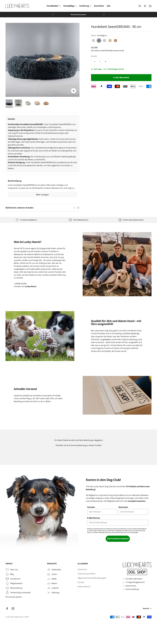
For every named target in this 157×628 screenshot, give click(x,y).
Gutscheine (99, 6)
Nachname (123, 507)
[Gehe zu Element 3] (27, 104)
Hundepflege (68, 6)
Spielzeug (55, 592)
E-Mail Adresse (93, 518)
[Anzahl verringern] (94, 61)
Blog (12, 574)
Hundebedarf (52, 6)
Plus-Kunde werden (14, 597)
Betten (54, 583)
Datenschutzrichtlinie (86, 573)
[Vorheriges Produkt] (74, 207)
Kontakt (81, 582)
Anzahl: (94, 56)
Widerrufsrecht (84, 586)
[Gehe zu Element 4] (36, 104)
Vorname (91, 507)
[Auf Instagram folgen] (12, 608)
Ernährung (84, 6)
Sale (108, 6)
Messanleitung (16, 588)
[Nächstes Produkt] (78, 207)
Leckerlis (55, 588)
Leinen (54, 574)
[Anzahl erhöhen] (105, 61)
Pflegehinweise (16, 583)
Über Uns (14, 569)
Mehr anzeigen (42, 194)
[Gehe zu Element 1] (9, 104)
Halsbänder (56, 569)
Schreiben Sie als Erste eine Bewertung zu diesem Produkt (78, 445)
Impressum (82, 569)
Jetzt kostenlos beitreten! (118, 539)
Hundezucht (15, 578)
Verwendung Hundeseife (20, 592)
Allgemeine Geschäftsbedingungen (92, 578)
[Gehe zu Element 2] (18, 104)
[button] (78, 445)
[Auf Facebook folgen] (7, 608)
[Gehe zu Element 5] (46, 104)
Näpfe (54, 578)
